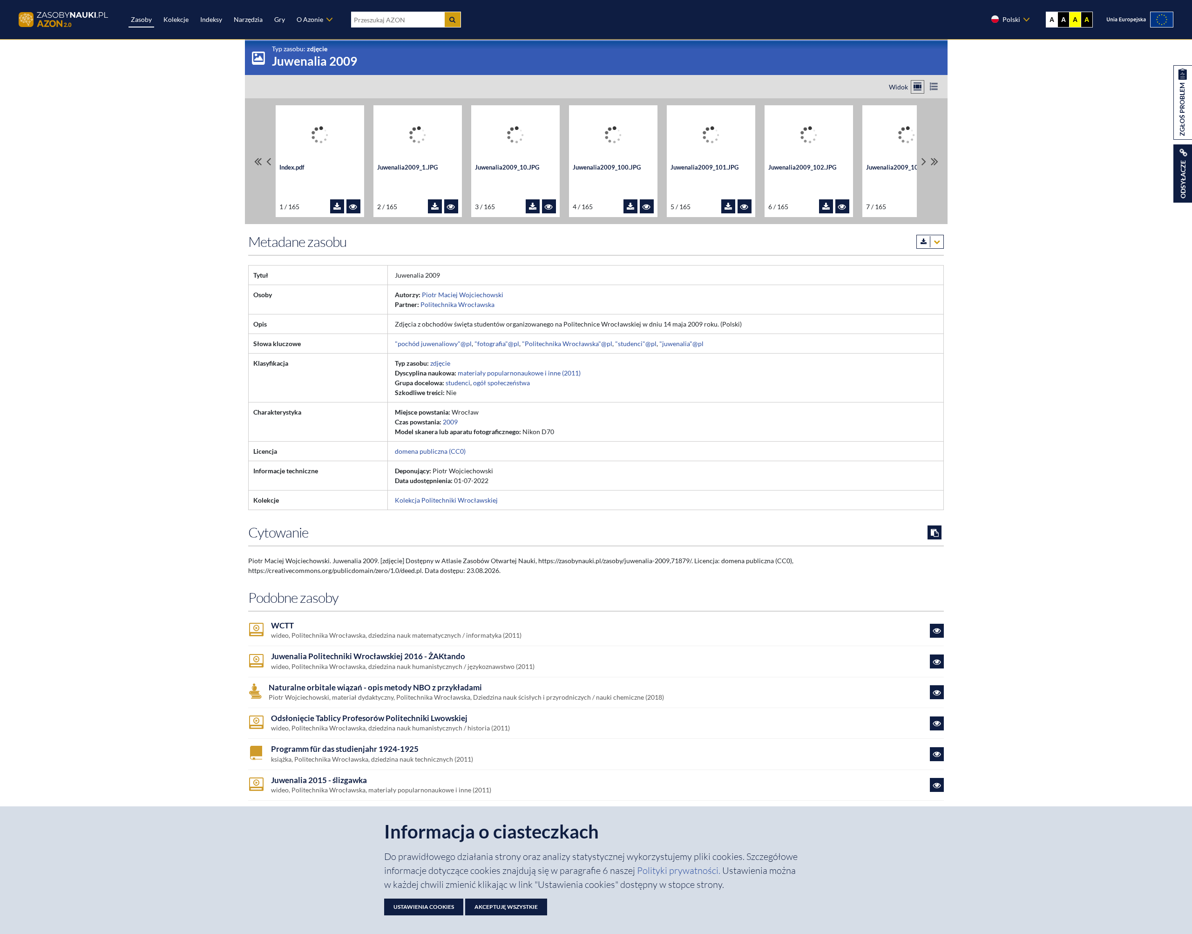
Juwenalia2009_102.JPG (802, 167)
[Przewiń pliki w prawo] (923, 161)
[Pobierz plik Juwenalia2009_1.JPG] (435, 206)
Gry (279, 19)
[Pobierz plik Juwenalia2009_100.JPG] (630, 206)
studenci (458, 383)
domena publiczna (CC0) (430, 451)
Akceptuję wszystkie (506, 906)
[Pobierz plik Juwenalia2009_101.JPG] (728, 206)
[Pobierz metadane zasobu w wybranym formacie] (930, 242)
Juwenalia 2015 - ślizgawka (319, 780)
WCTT (282, 625)
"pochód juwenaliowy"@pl (433, 344)
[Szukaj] (453, 19)
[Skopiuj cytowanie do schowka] (934, 532)
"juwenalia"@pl (681, 344)
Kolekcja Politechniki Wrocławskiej (446, 500)
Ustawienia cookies (423, 906)
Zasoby (141, 19)
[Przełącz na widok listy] (934, 87)
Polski (1011, 19)
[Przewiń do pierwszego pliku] (258, 161)
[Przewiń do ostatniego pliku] (934, 161)
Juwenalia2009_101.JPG (704, 167)
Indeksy (211, 19)
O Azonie (310, 19)
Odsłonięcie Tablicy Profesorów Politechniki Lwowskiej (369, 718)
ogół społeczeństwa (501, 383)
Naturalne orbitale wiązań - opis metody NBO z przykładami (375, 687)
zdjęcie (440, 363)
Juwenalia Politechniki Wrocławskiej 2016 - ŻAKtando (368, 656)
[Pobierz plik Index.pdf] (337, 206)
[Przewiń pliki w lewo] (268, 161)
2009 (450, 422)
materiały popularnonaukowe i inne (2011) (519, 373)
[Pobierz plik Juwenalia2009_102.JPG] (826, 206)
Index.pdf (292, 167)
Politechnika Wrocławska (457, 304)
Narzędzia (248, 19)
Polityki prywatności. (679, 870)
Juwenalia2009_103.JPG (900, 167)
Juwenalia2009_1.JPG (407, 167)
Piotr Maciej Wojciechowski (462, 295)
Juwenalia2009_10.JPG (507, 167)
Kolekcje (176, 19)
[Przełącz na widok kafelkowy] (917, 87)
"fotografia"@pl (496, 344)
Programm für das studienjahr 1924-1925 (345, 749)
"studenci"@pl (636, 344)
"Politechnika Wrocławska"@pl (567, 344)
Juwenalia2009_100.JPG (607, 167)
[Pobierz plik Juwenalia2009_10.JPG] (533, 206)
